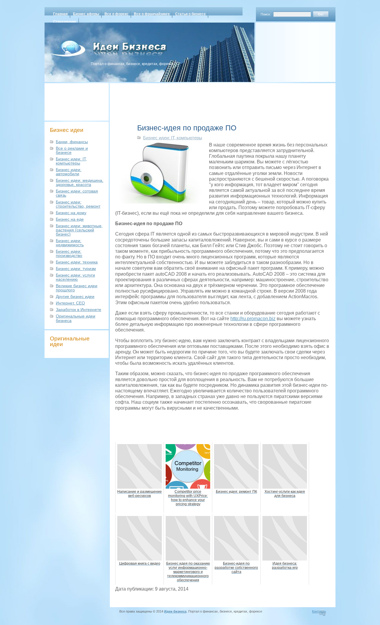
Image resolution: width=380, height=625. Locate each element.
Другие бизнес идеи (75, 296)
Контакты (319, 611)
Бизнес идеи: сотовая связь (77, 193)
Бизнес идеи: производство (69, 253)
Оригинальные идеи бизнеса (75, 318)
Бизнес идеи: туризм (76, 268)
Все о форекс (116, 14)
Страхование (64, 22)
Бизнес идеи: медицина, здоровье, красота (79, 182)
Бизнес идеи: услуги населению (75, 277)
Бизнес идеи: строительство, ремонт (78, 204)
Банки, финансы (72, 141)
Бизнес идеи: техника (77, 262)
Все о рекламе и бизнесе (72, 150)
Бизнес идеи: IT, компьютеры (71, 161)
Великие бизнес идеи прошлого (76, 287)
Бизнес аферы (86, 14)
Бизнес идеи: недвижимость (70, 242)
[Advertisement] (288, 50)
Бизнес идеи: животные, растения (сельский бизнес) (79, 229)
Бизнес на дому (71, 212)
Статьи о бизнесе (190, 14)
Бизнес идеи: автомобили (68, 171)
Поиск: (266, 14)
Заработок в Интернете (78, 309)
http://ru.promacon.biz (253, 318)
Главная (60, 14)
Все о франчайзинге (152, 14)
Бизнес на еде (70, 219)
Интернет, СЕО (70, 303)
